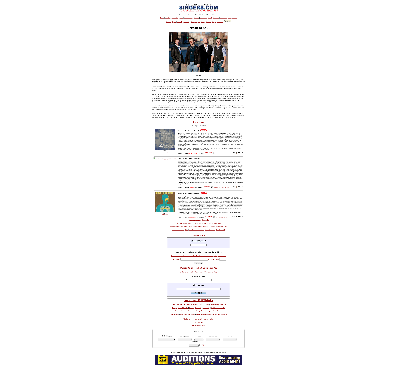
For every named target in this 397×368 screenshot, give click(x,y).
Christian (196, 18)
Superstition (165, 214)
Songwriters (200, 311)
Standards (198, 308)
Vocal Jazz (203, 18)
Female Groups (174, 226)
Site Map (200, 322)
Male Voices (199, 223)
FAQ (195, 322)
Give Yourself (165, 152)
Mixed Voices (218, 223)
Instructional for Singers (208, 314)
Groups (177, 311)
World (181, 18)
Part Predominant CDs (218, 308)
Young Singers (195, 22)
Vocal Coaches (217, 311)
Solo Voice (183, 314)
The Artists (220, 22)
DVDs (198, 314)
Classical (168, 22)
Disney (203, 22)
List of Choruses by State (189, 272)
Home (162, 18)
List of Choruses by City (208, 272)
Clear (204, 345)
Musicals (179, 22)
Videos (208, 22)
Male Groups (184, 226)
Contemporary (188, 18)
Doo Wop (167, 18)
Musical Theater (183, 308)
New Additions (222, 314)
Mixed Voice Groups (195, 226)
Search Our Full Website (198, 300)
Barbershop (175, 18)
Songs (214, 22)
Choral (210, 18)
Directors (184, 311)
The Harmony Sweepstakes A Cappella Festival (198, 319)
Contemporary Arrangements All (184, 223)
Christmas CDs (220, 230)
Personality (187, 22)
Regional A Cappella (198, 325)
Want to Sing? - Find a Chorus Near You (198, 268)
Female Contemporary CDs (180, 230)
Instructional (223, 18)
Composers (191, 311)
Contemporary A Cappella (198, 220)
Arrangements (232, 18)
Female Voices (208, 223)
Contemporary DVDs (221, 226)
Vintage (174, 308)
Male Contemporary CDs (196, 230)
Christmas (216, 18)
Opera (174, 22)
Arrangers (208, 311)
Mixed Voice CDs (210, 230)
